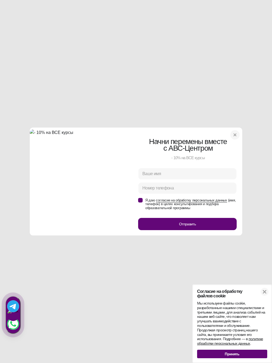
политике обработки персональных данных (230, 341)
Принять (232, 354)
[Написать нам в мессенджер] (13, 315)
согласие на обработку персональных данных (191, 200)
